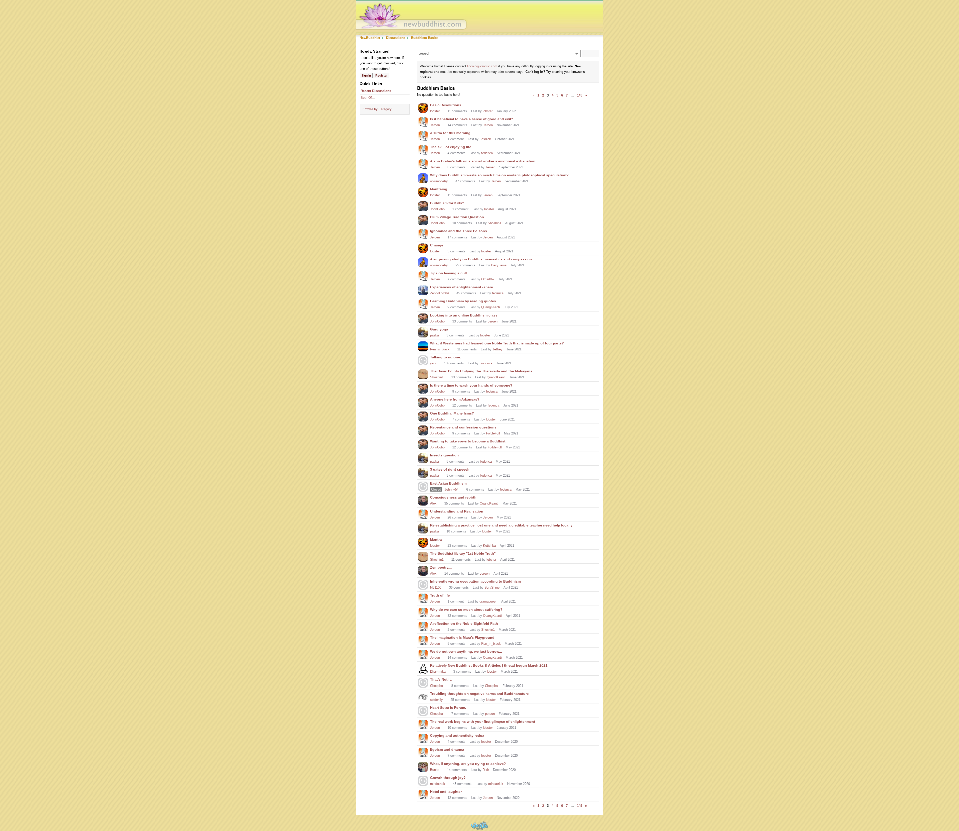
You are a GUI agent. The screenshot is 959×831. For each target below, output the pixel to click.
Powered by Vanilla (479, 825)
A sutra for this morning (450, 133)
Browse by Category (377, 109)
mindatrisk (437, 784)
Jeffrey (497, 349)
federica (487, 153)
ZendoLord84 (439, 293)
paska (434, 335)
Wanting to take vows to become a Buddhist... (469, 441)
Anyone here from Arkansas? (455, 399)
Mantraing (438, 189)
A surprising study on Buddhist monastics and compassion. (481, 259)
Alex (433, 503)
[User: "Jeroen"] (423, 121)
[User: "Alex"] (423, 500)
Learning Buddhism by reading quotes (463, 301)
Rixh (485, 770)
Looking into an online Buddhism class (463, 315)
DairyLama (498, 265)
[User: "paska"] (423, 331)
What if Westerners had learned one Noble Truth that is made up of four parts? (497, 343)
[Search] (590, 53)
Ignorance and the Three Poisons (458, 231)
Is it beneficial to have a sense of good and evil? (471, 119)
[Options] (577, 53)
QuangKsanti (490, 307)
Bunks (434, 770)
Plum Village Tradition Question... (458, 217)
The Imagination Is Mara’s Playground (462, 637)
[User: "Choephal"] (423, 682)
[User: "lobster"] (423, 107)
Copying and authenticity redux (457, 735)
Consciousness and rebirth (453, 497)
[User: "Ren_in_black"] (423, 345)
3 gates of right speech (450, 469)
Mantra (436, 539)
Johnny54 (452, 489)
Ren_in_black (440, 349)
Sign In (366, 75)
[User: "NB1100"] (423, 584)
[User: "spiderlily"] (423, 696)
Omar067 (487, 279)
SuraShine (491, 587)
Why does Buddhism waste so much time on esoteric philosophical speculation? (499, 175)
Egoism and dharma (447, 749)
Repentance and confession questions (463, 427)
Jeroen (435, 125)
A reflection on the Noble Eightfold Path (464, 623)
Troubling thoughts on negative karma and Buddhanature (479, 694)
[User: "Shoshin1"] (423, 373)
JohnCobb (437, 209)
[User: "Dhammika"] (423, 668)
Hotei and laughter (446, 792)
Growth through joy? (448, 778)
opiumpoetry (439, 181)
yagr (433, 363)
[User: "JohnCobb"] (423, 205)
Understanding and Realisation (456, 511)
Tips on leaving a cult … (451, 273)
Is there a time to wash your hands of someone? (471, 385)
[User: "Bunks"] (423, 766)
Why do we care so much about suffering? (466, 610)
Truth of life (440, 595)
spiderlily (436, 700)
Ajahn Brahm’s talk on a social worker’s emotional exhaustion (482, 161)
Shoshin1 (494, 223)
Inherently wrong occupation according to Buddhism (475, 581)
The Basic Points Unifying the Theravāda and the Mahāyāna (481, 371)
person (490, 714)
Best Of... (368, 98)
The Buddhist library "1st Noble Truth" (463, 553)
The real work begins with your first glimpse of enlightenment (482, 722)
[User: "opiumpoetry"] (423, 177)
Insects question (444, 455)
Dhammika (438, 671)
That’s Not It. (441, 679)
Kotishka (489, 545)
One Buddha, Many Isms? (452, 413)
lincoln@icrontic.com (482, 66)
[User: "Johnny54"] (423, 486)
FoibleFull (493, 433)
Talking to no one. (445, 357)
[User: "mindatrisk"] (423, 780)
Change (436, 245)
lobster (435, 111)
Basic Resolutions (445, 105)
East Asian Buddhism (448, 483)
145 (579, 95)
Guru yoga (439, 329)
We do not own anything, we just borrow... (466, 651)
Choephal (437, 686)
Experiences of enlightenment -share (461, 287)
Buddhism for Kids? (447, 203)
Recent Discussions (376, 91)
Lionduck (486, 363)
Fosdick (485, 139)
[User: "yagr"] (423, 359)
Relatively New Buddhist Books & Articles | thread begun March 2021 (488, 665)
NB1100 (435, 587)
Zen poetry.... (441, 567)
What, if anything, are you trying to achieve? (468, 764)
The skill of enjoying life (450, 147)
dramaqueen (488, 601)
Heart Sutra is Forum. (448, 708)
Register (381, 75)
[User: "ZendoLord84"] (423, 289)
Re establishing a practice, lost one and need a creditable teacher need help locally (501, 525)
